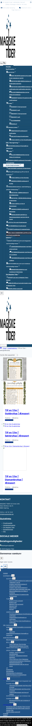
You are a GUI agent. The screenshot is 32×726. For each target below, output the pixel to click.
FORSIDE (5, 573)
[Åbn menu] (1, 293)
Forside (8, 67)
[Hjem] (1, 348)
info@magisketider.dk (7, 514)
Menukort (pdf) (13, 606)
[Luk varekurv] (1, 558)
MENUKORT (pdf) (15, 117)
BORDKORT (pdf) (15, 110)
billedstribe (12, 631)
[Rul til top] (1, 566)
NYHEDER (5, 713)
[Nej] (27, 725)
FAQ (4, 531)
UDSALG (5, 715)
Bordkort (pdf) (13, 602)
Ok (17, 725)
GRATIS (5, 679)
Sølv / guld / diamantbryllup (13, 676)
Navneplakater (10, 671)
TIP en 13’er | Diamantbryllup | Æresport (14, 479)
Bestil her (8, 420)
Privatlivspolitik (7, 523)
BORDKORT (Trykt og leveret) (18, 106)
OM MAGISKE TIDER (8, 704)
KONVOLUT (14, 124)
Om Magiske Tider (9, 527)
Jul (7, 667)
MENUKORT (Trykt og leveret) (18, 113)
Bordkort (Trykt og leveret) (16, 600)
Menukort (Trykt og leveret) (16, 604)
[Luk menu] (0, 570)
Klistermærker (12, 607)
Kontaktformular (8, 529)
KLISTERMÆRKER (15, 120)
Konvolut (11, 609)
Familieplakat (9, 669)
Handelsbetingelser (9, 525)
